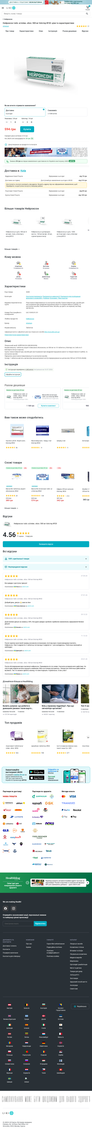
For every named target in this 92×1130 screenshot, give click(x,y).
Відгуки (85, 31)
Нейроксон (30, 319)
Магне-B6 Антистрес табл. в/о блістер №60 (50, 396)
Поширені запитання (10, 953)
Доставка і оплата (9, 946)
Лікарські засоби (76, 944)
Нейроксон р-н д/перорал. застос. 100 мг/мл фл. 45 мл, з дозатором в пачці (41, 234)
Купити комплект (48, 406)
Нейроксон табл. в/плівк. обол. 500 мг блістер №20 (20, 395)
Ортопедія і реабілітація (78, 964)
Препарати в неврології (51, 296)
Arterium (6, 26)
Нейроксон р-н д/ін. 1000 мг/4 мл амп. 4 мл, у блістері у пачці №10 (67, 234)
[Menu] (3, 8)
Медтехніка (74, 961)
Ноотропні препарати (34, 296)
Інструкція (52, 31)
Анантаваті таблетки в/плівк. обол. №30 (14, 747)
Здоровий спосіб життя (78, 982)
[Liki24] (8, 1113)
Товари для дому (76, 971)
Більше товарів (11, 249)
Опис (41, 31)
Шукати (87, 14)
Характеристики (26, 31)
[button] (25, 112)
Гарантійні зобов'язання (56, 944)
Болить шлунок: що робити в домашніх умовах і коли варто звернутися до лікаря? (17, 707)
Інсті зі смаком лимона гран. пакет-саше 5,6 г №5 (67, 747)
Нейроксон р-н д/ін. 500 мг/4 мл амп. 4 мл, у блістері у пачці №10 (16, 234)
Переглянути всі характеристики (17, 335)
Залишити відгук (46, 544)
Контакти (6, 949)
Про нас (29, 944)
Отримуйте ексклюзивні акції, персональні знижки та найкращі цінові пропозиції (24, 916)
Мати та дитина (76, 968)
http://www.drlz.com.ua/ (52, 332)
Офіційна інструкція (13, 374)
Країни (28, 947)
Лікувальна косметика (78, 954)
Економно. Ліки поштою (59, 298)
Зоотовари (74, 978)
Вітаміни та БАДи (76, 951)
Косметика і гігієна (77, 947)
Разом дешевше (70, 31)
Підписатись (40, 924)
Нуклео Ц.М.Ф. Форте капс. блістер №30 (16, 442)
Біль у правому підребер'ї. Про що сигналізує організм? (58, 707)
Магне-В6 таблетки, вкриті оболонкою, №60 (15, 490)
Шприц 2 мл (61, 441)
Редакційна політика (54, 947)
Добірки (46, 298)
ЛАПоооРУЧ (74, 975)
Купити (27, 129)
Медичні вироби (76, 957)
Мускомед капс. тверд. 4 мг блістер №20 (41, 442)
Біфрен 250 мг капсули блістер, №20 (65, 490)
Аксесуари (74, 985)
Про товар (9, 31)
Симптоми (74, 989)
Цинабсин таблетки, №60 (40, 746)
